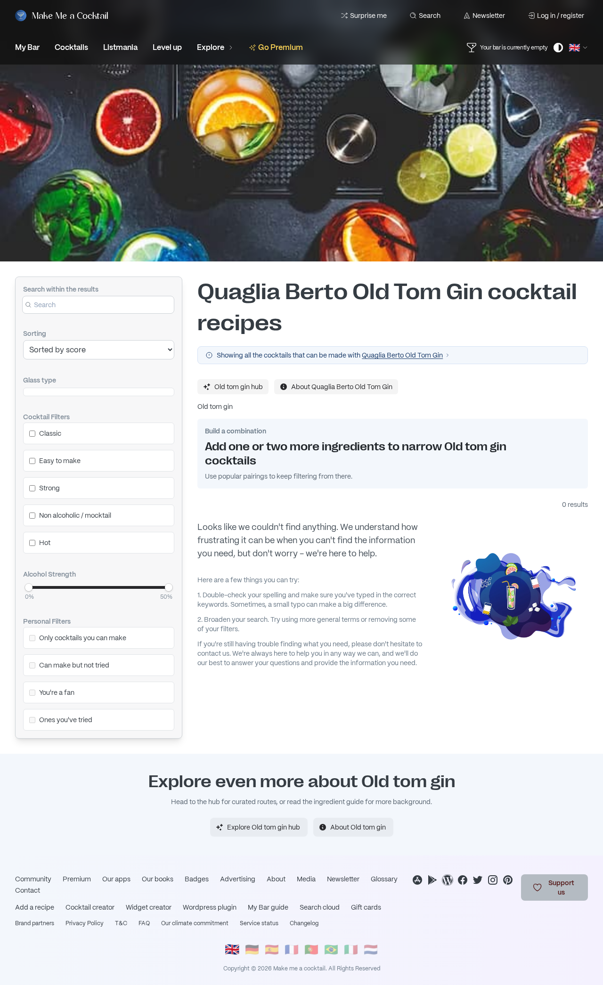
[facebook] (462, 880)
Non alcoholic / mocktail (75, 515)
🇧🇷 (331, 949)
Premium (77, 879)
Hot (44, 542)
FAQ (144, 923)
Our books (157, 879)
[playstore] (432, 880)
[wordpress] (447, 880)
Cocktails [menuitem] (71, 47)
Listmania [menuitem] (120, 47)
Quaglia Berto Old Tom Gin (402, 355)
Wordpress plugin (209, 907)
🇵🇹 (311, 949)
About (276, 879)
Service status (259, 923)
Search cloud (320, 907)
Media (306, 879)
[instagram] (492, 880)
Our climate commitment (194, 923)
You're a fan (56, 692)
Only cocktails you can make (82, 638)
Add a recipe (34, 907)
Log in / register (560, 15)
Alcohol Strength (49, 574)
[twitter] (477, 880)
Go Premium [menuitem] (280, 47)
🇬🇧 (232, 950)
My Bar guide (268, 907)
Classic (50, 433)
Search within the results (60, 289)
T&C (121, 923)
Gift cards (366, 907)
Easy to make (60, 460)
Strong (49, 488)
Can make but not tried (74, 665)
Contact (27, 890)
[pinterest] (507, 880)
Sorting (34, 333)
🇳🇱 (371, 949)
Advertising (237, 879)
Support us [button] (561, 887)
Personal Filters (47, 621)
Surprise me (368, 15)
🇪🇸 (272, 949)
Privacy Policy (84, 923)
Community (33, 879)
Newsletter (489, 15)
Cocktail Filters (46, 417)
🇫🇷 (292, 949)
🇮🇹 (351, 949)
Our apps (116, 879)
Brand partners (34, 923)
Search (429, 15)
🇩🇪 (252, 949)
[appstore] (417, 880)
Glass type (39, 380)
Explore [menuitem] (210, 47)
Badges (197, 879)
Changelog (304, 923)
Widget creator (148, 907)
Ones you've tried (65, 720)
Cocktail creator (89, 907)
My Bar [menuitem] (27, 47)
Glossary (384, 879)
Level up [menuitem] (167, 47)
